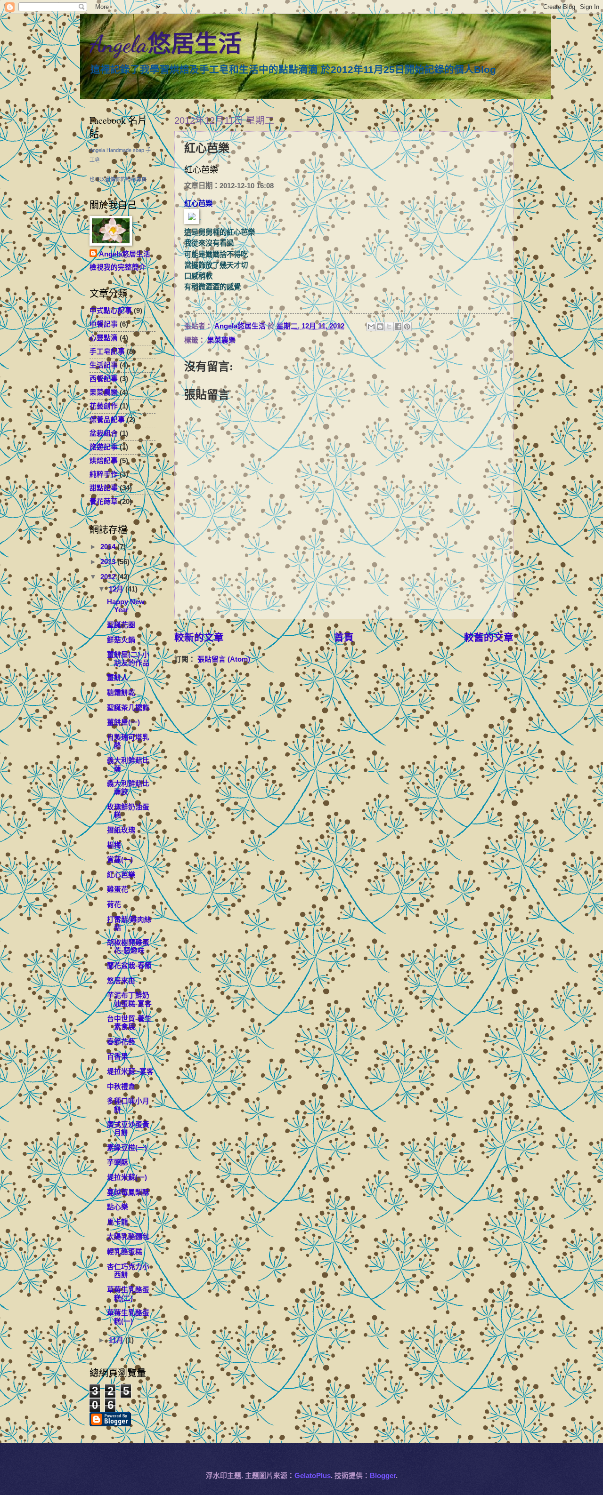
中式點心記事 (111, 310)
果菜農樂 (221, 340)
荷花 (114, 904)
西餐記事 (104, 379)
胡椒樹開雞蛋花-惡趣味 (128, 947)
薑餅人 (117, 677)
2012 (108, 577)
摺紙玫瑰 (121, 830)
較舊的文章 (488, 637)
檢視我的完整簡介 (118, 267)
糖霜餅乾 (121, 692)
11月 (117, 1340)
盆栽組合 (104, 433)
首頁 (344, 637)
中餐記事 (104, 324)
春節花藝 (121, 1042)
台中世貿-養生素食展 (129, 1023)
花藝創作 (104, 406)
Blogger (383, 1475)
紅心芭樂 (121, 875)
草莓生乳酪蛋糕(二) (128, 1294)
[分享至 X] (389, 326)
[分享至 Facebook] (398, 326)
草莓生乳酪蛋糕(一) (128, 1317)
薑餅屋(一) (123, 722)
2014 (108, 547)
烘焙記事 (104, 460)
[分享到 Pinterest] (407, 326)
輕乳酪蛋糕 (124, 1251)
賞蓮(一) (120, 859)
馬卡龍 (117, 1222)
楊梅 (114, 845)
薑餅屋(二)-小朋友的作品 (128, 659)
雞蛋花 (117, 889)
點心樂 (117, 1207)
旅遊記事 (104, 447)
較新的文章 (199, 637)
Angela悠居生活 (166, 44)
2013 (108, 562)
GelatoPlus (312, 1475)
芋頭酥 (117, 1162)
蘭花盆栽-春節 (129, 965)
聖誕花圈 (121, 625)
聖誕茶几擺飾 (128, 708)
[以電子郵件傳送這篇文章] (371, 326)
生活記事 (104, 365)
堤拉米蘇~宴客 (130, 1071)
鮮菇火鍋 (121, 640)
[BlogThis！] (380, 326)
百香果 (117, 1056)
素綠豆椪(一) (127, 1147)
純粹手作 (104, 474)
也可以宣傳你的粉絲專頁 (118, 179)
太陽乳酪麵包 (128, 1236)
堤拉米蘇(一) (127, 1177)
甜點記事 (104, 488)
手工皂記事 (107, 351)
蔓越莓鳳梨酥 (128, 1192)
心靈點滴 (104, 338)
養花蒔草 (104, 501)
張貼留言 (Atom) (223, 659)
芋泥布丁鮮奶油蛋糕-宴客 (129, 999)
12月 (117, 589)
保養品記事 (107, 420)
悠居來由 (121, 980)
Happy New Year (126, 606)
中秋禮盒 (121, 1086)
